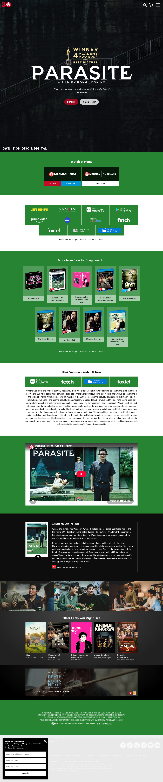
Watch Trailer (89, 102)
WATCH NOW (100, 183)
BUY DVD (53, 183)
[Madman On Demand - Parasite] (100, 174)
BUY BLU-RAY (71, 183)
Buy (71, 102)
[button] (5, 596)
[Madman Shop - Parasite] (62, 174)
